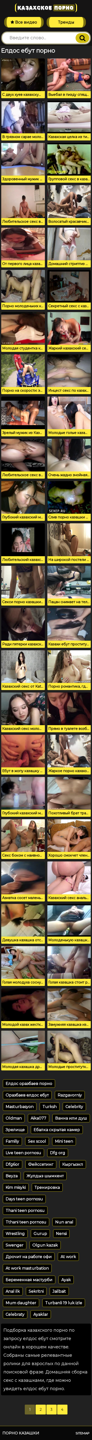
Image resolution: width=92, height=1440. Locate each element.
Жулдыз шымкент (45, 1176)
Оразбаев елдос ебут (27, 1095)
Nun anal (64, 1222)
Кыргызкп (72, 1164)
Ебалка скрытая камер (57, 1129)
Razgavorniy (70, 1095)
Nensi (61, 1233)
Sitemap (83, 1433)
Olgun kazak (45, 1245)
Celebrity (74, 1106)
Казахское (45, 8)
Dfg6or (12, 1164)
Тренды (66, 22)
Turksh (49, 1106)
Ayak (66, 1279)
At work (68, 1256)
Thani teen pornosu (25, 1210)
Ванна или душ (71, 1118)
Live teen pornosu (23, 1152)
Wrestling (15, 1233)
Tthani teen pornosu (26, 1222)
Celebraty (15, 1314)
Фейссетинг (40, 1164)
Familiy (12, 1141)
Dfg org (57, 1152)
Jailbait (59, 1291)
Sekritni (36, 1291)
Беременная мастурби (29, 1279)
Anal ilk (13, 1291)
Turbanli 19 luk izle (63, 1303)
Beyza (12, 1176)
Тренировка (47, 1187)
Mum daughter (21, 1303)
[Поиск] (82, 38)
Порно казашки (20, 1433)
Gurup (40, 1233)
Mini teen (64, 1141)
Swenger (15, 1245)
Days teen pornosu (24, 1199)
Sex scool (37, 1141)
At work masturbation (27, 1268)
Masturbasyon (20, 1106)
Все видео (25, 22)
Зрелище (15, 1129)
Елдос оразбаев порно (29, 1083)
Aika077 (38, 1118)
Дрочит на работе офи (29, 1256)
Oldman (14, 1118)
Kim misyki (16, 1187)
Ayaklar (40, 1314)
